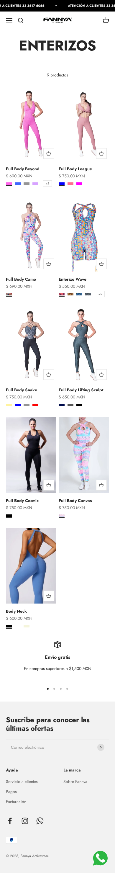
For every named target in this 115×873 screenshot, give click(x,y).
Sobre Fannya (75, 781)
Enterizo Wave (72, 279)
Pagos (11, 791)
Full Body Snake (21, 390)
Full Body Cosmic (22, 500)
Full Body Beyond (23, 169)
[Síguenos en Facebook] (10, 821)
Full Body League (75, 169)
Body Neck (16, 611)
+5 (100, 294)
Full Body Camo (21, 279)
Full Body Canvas (75, 500)
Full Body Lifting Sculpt (81, 390)
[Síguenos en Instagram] (25, 821)
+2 (47, 183)
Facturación (16, 802)
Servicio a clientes (22, 781)
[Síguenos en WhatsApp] (40, 821)
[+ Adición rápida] (48, 153)
